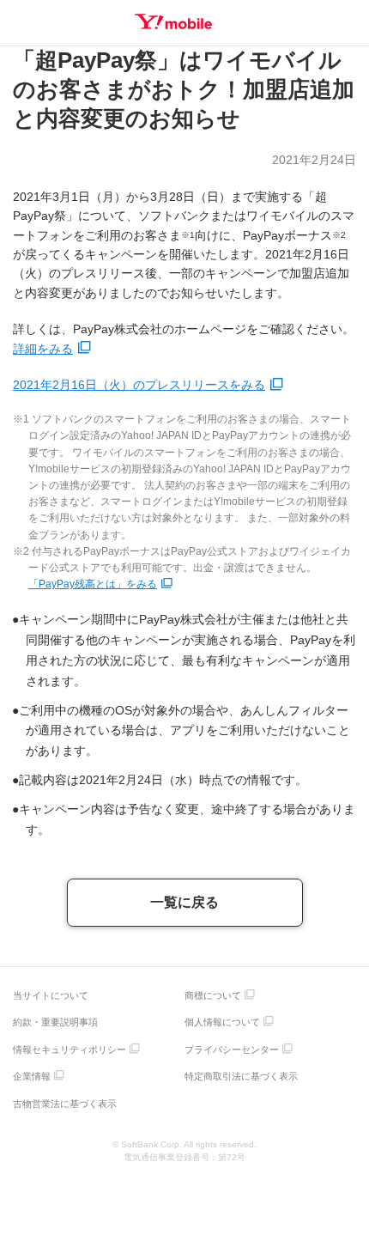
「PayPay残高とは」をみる (92, 584)
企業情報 (32, 1076)
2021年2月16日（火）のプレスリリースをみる (139, 385)
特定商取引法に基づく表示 (241, 1076)
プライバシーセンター (231, 1049)
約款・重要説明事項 (55, 1022)
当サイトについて (50, 995)
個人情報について (222, 1022)
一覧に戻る (184, 902)
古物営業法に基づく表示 (65, 1103)
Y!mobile (173, 21)
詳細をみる (43, 349)
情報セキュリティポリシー (69, 1049)
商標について (212, 995)
